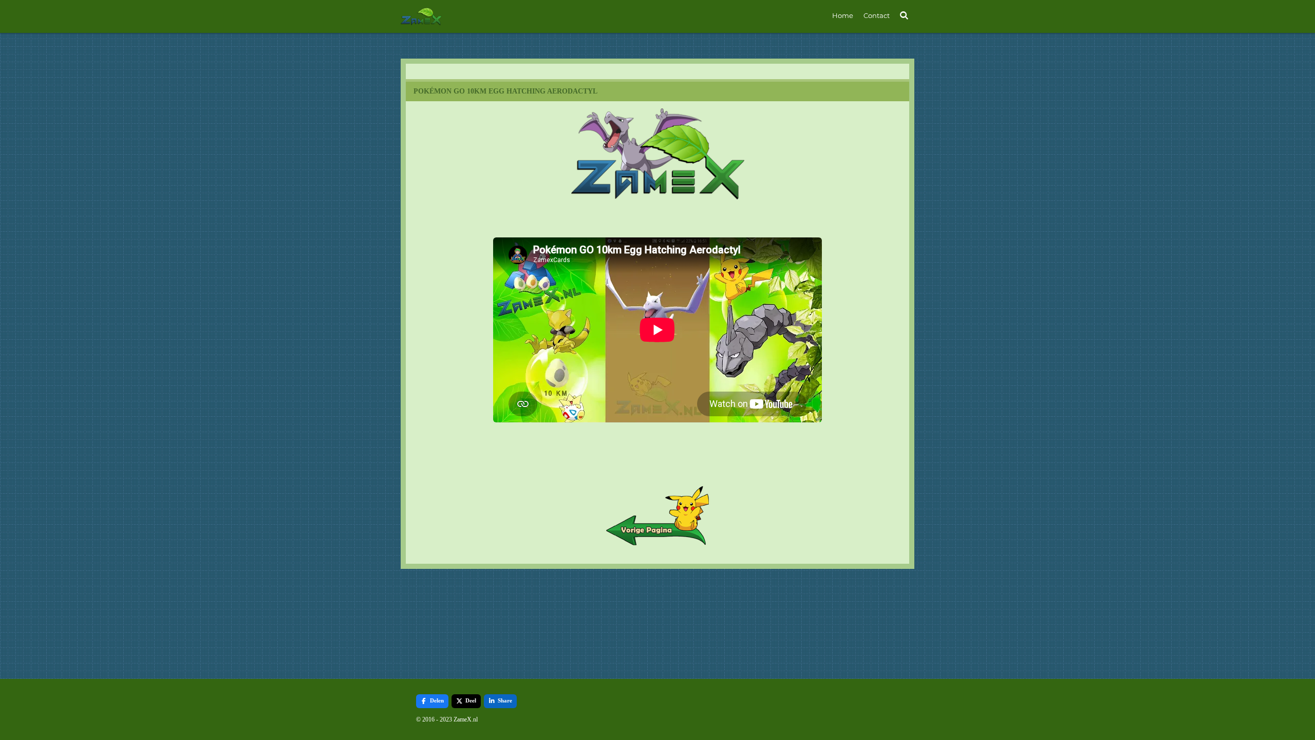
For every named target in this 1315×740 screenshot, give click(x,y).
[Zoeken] (904, 15)
